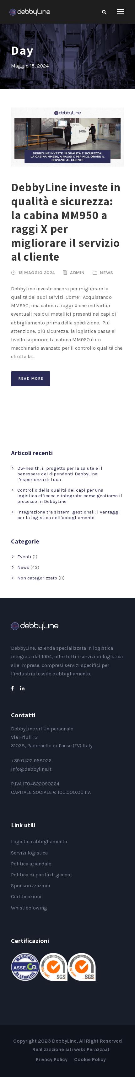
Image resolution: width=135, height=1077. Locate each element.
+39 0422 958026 (31, 761)
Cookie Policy (90, 1059)
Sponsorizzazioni (30, 886)
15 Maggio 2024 (37, 272)
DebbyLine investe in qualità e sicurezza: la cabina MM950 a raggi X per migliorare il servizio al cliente (66, 221)
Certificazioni (26, 896)
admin (77, 272)
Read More (31, 378)
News (106, 272)
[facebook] (12, 688)
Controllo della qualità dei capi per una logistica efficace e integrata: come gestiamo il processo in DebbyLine (69, 495)
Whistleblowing (29, 908)
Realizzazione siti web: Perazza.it (71, 1049)
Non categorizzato (37, 578)
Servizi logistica (29, 853)
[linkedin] (22, 688)
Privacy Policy (52, 1059)
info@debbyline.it (31, 769)
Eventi (24, 556)
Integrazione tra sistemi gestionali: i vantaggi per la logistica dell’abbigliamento (68, 514)
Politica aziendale (31, 864)
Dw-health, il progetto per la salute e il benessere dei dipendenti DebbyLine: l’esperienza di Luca (59, 473)
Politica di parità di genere (41, 875)
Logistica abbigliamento (39, 841)
